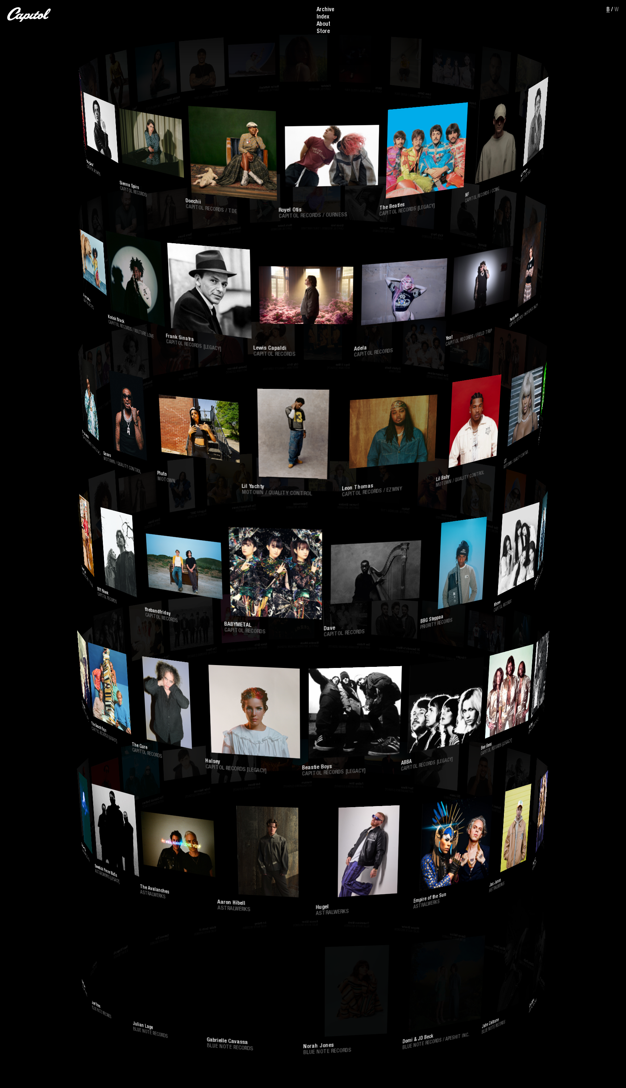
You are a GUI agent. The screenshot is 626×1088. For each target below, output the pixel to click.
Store (323, 32)
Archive (325, 10)
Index (323, 17)
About (323, 25)
